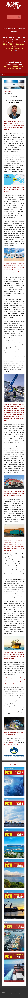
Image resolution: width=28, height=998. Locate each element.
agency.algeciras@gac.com (11, 744)
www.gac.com (12, 742)
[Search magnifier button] (19, 17)
